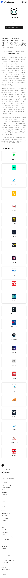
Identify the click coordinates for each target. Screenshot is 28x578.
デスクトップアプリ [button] (6, 485)
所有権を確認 (11, 53)
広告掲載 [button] (4, 520)
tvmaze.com (14, 20)
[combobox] (8, 472)
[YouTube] (6, 469)
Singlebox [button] (4, 494)
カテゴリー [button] (4, 506)
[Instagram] (9, 469)
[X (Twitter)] (2, 469)
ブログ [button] (3, 534)
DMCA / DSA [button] (5, 572)
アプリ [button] (3, 501)
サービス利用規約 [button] (6, 569)
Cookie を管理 (4, 475)
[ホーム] (7, 2)
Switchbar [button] (4, 492)
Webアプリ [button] (4, 490)
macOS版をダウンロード (15, 27)
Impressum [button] (4, 574)
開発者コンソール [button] (6, 513)
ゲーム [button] (3, 504)
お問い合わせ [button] (5, 532)
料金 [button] (3, 527)
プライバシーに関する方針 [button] (8, 560)
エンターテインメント (14, 22)
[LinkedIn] (4, 469)
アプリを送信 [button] (5, 518)
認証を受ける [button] (5, 515)
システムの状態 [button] (5, 539)
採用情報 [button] (4, 548)
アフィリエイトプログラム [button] (8, 537)
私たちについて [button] (5, 546)
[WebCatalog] (2, 465)
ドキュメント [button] (5, 529)
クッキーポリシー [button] (6, 562)
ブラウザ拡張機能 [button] (6, 487)
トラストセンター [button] (6, 558)
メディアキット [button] (5, 551)
